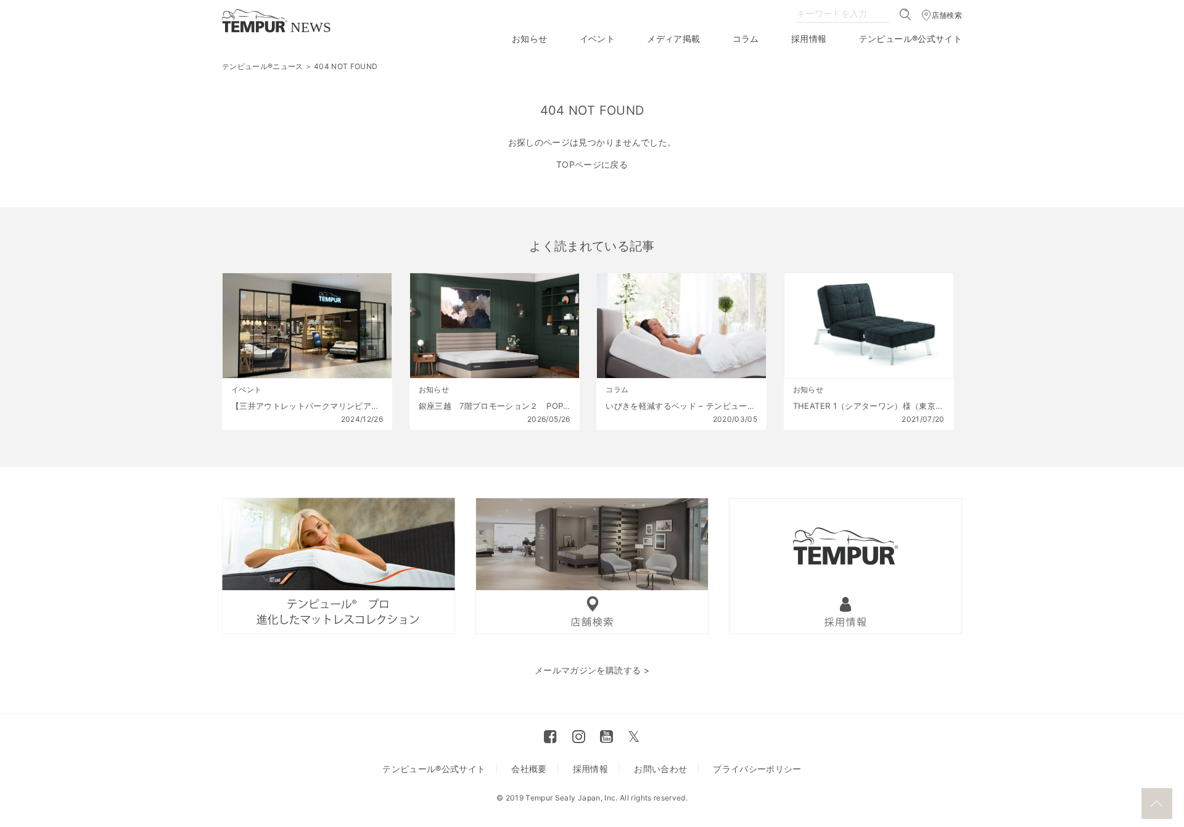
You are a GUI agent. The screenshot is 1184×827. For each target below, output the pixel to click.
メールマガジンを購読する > (592, 670)
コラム (746, 38)
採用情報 (808, 38)
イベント (597, 38)
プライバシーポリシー (757, 768)
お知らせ (529, 38)
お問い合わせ (660, 768)
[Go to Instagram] (578, 736)
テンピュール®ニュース (262, 66)
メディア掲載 (673, 38)
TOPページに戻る (592, 164)
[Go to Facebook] (550, 736)
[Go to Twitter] (633, 736)
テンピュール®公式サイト (910, 38)
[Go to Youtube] (606, 736)
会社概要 (528, 768)
